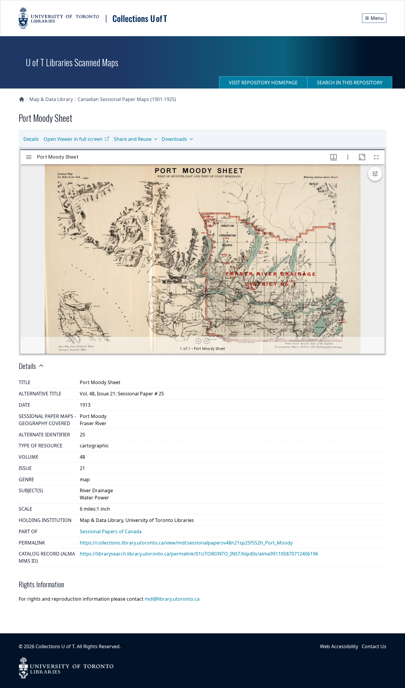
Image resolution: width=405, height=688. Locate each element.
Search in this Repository (349, 82)
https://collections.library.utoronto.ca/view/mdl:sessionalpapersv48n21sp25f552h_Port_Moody (186, 542)
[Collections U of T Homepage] (22, 99)
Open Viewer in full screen (73, 139)
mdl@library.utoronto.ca (172, 599)
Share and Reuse (133, 139)
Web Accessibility (339, 646)
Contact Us (374, 646)
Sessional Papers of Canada (111, 531)
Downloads (174, 139)
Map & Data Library (51, 99)
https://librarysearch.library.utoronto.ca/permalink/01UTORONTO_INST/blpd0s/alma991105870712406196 (199, 553)
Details (31, 139)
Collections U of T (55, 646)
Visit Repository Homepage (263, 82)
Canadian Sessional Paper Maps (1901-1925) (127, 99)
